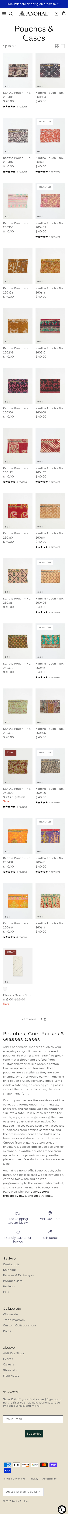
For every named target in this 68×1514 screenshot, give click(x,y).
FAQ (6, 1292)
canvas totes (40, 1191)
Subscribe (34, 1433)
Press (7, 1331)
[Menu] (4, 13)
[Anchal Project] (34, 13)
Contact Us (11, 1264)
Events (8, 1359)
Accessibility (49, 1479)
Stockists (10, 1370)
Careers (8, 1364)
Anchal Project (20, 1501)
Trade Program (14, 1320)
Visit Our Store (13, 1353)
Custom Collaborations (20, 1325)
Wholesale (10, 1314)
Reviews (9, 1286)
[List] (62, 46)
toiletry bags (43, 1195)
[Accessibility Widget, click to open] (62, 1509)
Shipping (9, 1270)
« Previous (29, 1019)
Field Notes (11, 1375)
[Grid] (57, 46)
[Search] (12, 13)
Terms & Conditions (14, 1479)
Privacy (34, 1479)
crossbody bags (14, 1195)
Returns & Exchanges (18, 1275)
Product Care (12, 1281)
